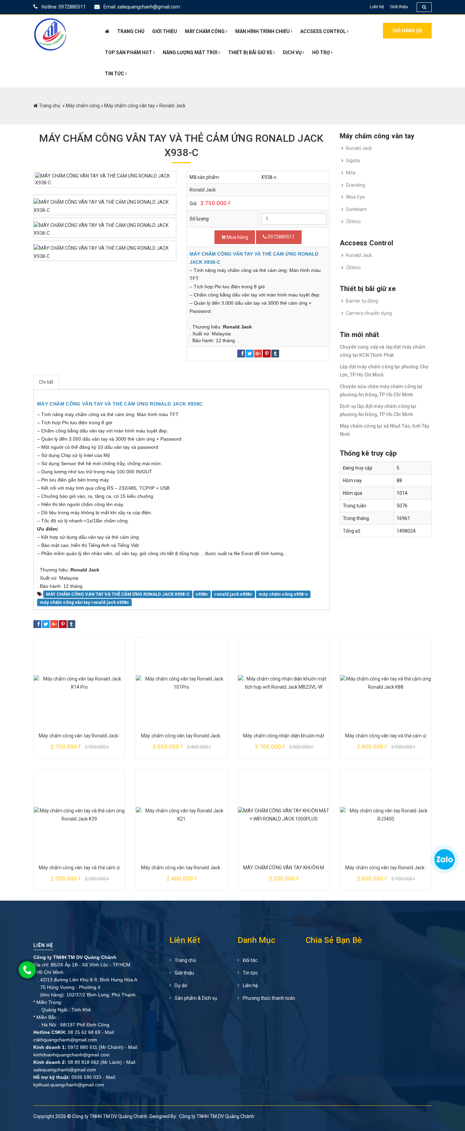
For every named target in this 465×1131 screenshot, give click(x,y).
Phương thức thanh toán (269, 998)
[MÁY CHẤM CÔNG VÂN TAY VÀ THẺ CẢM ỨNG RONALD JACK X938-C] (104, 179)
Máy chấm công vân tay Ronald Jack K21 (185, 867)
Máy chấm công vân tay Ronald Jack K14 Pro (88, 735)
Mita (350, 172)
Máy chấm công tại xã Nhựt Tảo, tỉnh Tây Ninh (384, 430)
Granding (355, 185)
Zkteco (353, 221)
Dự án (181, 985)
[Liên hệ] (443, 862)
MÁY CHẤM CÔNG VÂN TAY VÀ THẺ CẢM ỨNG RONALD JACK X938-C (118, 594)
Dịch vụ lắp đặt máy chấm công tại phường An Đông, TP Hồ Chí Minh (378, 410)
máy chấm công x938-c (283, 594)
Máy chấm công (83, 105)
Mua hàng (237, 237)
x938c (202, 594)
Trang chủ (49, 105)
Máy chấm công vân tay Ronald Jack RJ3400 (394, 867)
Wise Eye (355, 197)
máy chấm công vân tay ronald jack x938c (84, 602)
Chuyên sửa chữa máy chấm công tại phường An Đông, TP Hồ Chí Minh (381, 390)
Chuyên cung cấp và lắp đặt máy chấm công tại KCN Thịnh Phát (383, 351)
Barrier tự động (362, 301)
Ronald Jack (203, 190)
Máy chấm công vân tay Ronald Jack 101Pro (189, 735)
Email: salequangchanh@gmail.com (141, 7)
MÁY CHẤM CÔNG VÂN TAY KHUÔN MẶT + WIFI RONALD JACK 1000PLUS (322, 867)
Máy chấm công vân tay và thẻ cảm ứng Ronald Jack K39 (100, 867)
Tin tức (250, 973)
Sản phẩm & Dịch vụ (196, 998)
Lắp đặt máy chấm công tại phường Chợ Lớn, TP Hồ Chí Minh (384, 371)
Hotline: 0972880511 (63, 7)
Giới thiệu (399, 6)
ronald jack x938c (233, 594)
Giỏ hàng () (407, 30)
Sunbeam (356, 209)
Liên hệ (377, 6)
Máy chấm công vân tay (129, 105)
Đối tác (250, 960)
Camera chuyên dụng (369, 313)
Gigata (353, 160)
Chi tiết (46, 382)
